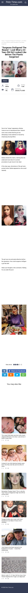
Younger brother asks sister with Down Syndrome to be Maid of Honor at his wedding (12, 521)
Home (3, 40)
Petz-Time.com (14, 2)
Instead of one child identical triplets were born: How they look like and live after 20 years (13, 465)
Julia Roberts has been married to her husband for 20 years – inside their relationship (12, 548)
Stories (5, 81)
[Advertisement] (14, 24)
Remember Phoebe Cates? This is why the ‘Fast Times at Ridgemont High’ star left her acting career (13, 493)
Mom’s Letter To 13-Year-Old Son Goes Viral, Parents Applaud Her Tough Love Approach (14, 575)
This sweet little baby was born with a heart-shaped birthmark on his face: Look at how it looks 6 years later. (14, 437)
